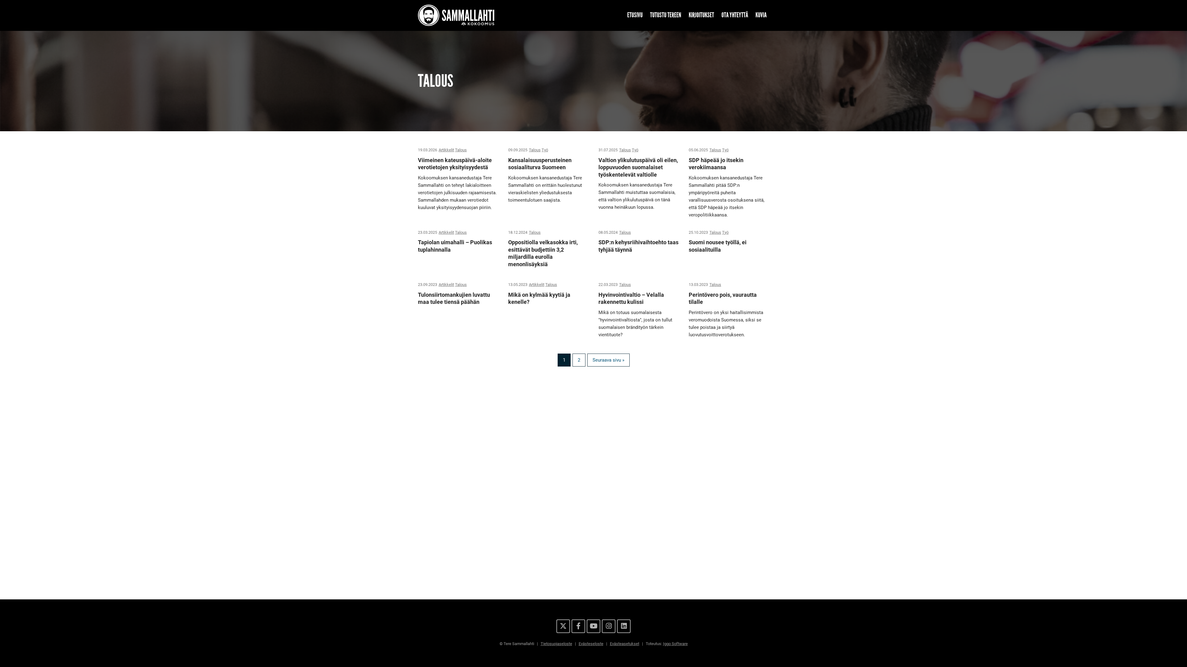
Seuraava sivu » (608, 360)
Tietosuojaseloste (556, 643)
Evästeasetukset (624, 643)
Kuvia (761, 15)
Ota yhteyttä (734, 15)
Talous (461, 150)
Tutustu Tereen (665, 15)
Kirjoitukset (701, 15)
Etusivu (635, 15)
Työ (545, 150)
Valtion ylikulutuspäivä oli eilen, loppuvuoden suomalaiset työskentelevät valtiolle (638, 167)
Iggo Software (675, 643)
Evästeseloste (591, 643)
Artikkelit (446, 150)
